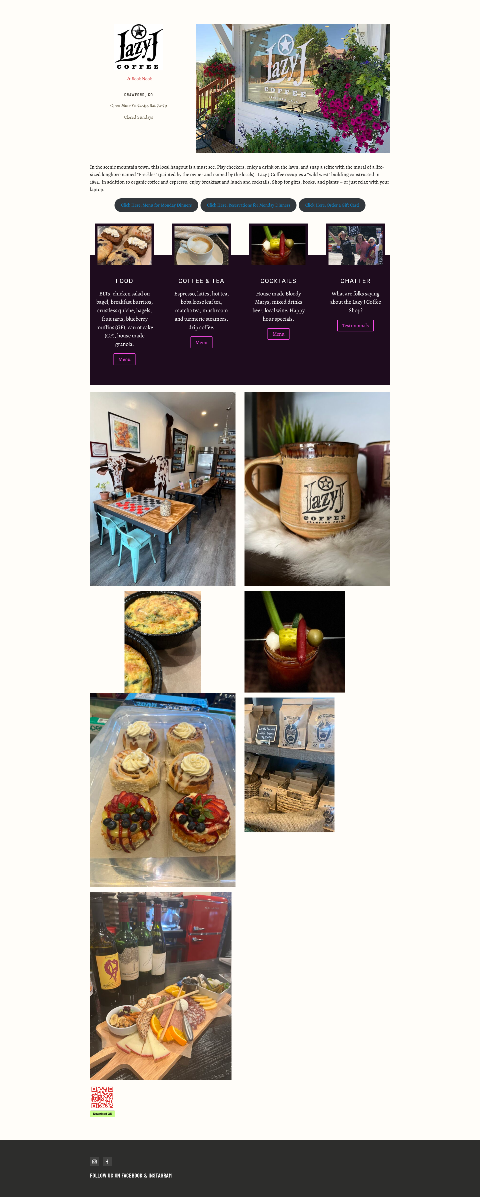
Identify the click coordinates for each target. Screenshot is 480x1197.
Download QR (102, 1114)
